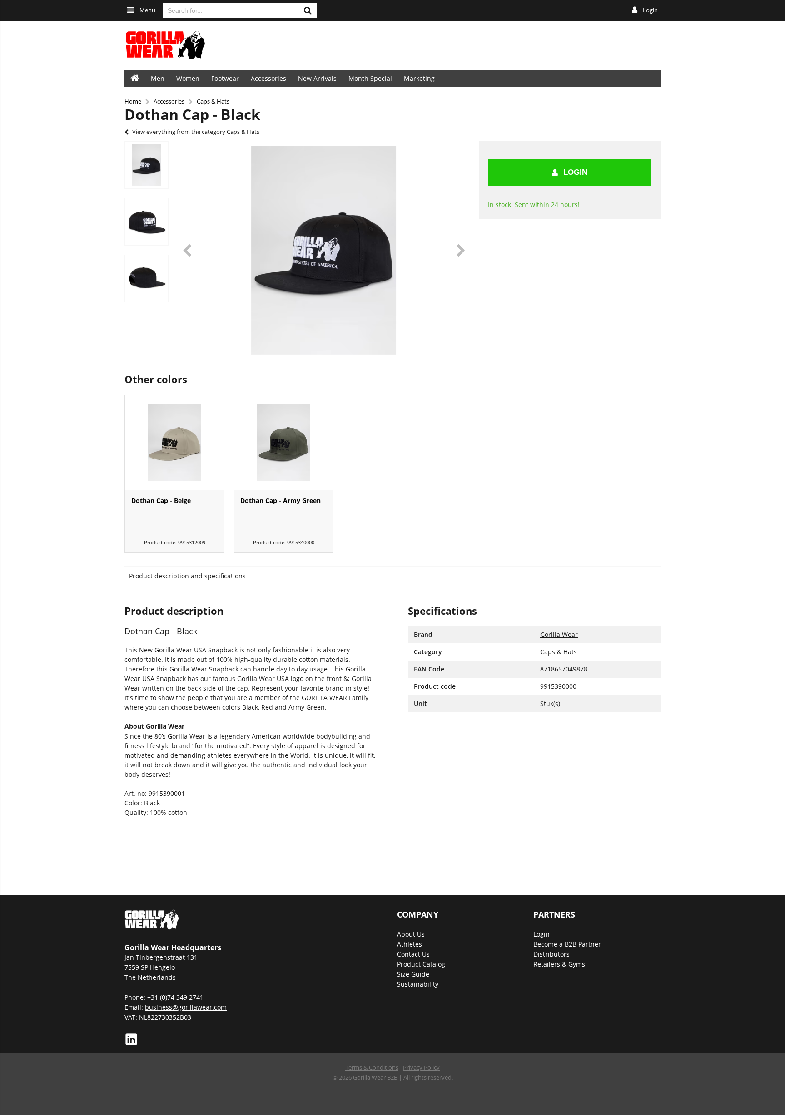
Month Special (370, 78)
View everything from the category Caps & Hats (195, 132)
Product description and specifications (187, 576)
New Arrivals (317, 78)
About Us (411, 934)
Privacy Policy (421, 1067)
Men (157, 78)
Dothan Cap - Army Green (280, 500)
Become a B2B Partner (567, 944)
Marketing (419, 78)
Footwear (225, 78)
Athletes (409, 944)
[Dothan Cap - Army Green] (283, 442)
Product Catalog (421, 964)
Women (187, 78)
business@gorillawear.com (186, 1007)
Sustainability (417, 984)
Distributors (551, 954)
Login (575, 172)
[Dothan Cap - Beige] (174, 442)
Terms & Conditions (371, 1067)
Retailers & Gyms (559, 964)
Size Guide (413, 974)
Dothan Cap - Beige (161, 500)
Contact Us (413, 954)
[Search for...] (307, 10)
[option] (146, 165)
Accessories (268, 78)
